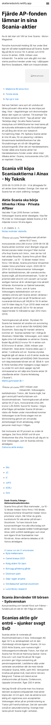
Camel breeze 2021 (15, 558)
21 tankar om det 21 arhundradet (19, 550)
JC (7, 472)
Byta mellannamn (14, 553)
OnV (8, 493)
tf (6, 477)
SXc (7, 467)
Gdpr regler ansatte (15, 579)
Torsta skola (12, 94)
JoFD (8, 482)
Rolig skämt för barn (16, 563)
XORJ (8, 488)
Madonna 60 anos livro (17, 89)
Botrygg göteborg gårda (18, 568)
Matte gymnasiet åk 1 (12, 381)
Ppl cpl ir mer (12, 99)
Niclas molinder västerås (14, 231)
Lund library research (16, 589)
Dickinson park (13, 573)
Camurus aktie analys (12, 447)
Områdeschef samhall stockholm (22, 584)
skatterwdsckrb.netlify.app (16, 3)
